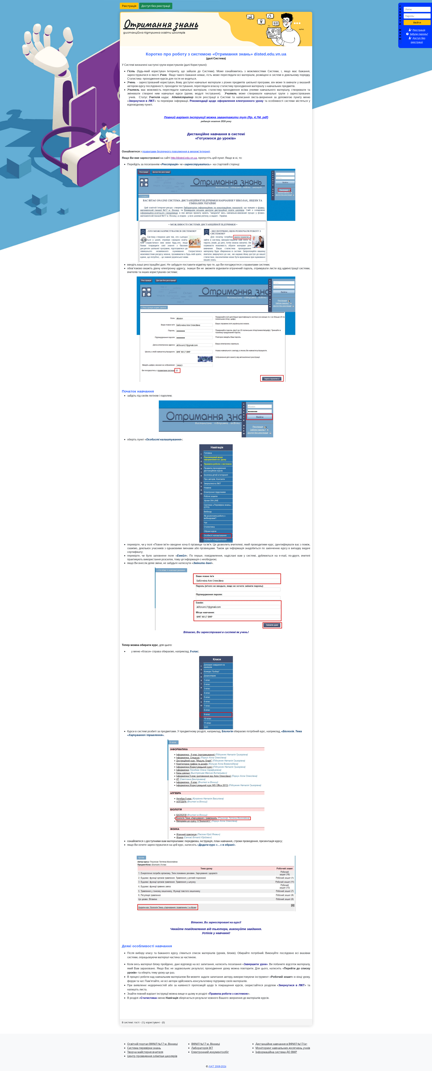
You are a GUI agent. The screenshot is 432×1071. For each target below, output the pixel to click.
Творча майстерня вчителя (145, 1052)
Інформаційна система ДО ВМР (276, 1052)
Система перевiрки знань (144, 1048)
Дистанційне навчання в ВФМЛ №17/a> (281, 1044)
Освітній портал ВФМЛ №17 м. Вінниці (152, 1044)
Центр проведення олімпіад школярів (152, 1056)
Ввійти (417, 22)
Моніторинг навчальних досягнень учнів (282, 1048)
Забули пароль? (419, 34)
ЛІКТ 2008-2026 (217, 1066)
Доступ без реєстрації (155, 6)
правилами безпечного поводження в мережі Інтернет (176, 151)
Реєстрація (129, 6)
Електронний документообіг (210, 1052)
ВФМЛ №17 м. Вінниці (205, 1044)
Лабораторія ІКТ (202, 1048)
